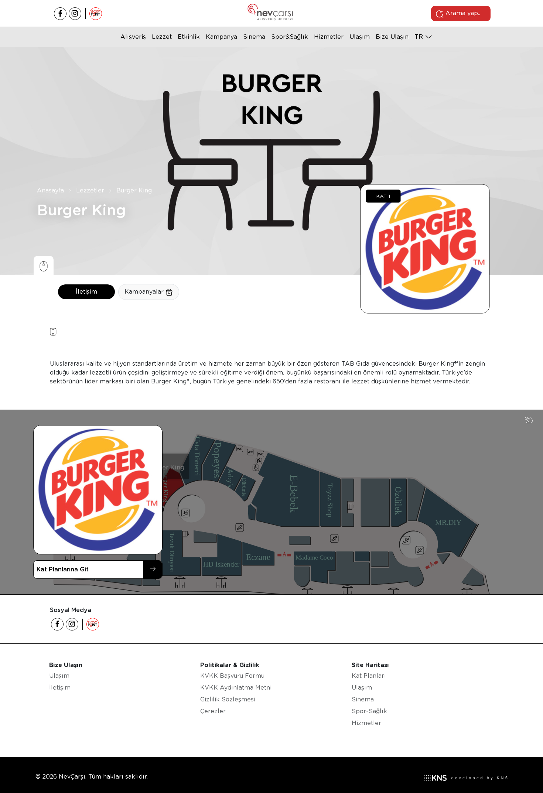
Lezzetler (90, 190)
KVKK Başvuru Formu (232, 675)
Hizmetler (329, 36)
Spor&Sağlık (289, 36)
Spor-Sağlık (369, 711)
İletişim (86, 291)
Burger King (134, 190)
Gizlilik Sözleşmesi (227, 699)
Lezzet (162, 36)
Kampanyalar (144, 291)
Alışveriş (133, 36)
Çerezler (213, 711)
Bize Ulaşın (392, 36)
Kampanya (221, 36)
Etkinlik (189, 36)
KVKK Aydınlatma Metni (236, 687)
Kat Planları (369, 675)
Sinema (254, 36)
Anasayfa (50, 190)
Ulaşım (359, 36)
